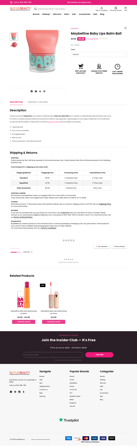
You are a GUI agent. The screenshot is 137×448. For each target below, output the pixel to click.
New (95, 14)
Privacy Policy (46, 439)
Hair (74, 14)
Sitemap (42, 396)
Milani (72, 400)
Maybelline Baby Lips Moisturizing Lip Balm (24, 312)
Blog (102, 14)
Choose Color (23, 322)
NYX (71, 393)
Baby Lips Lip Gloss (53, 122)
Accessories (84, 14)
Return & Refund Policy (23, 217)
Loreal (72, 380)
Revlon (72, 376)
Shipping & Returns (38, 102)
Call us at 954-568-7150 (17, 385)
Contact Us (43, 390)
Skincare (57, 14)
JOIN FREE (99, 355)
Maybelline (73, 383)
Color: (74, 50)
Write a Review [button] (120, 246)
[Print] (40, 91)
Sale (41, 380)
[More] (50, 14)
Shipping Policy (105, 204)
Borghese (73, 403)
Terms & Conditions (48, 228)
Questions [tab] (26, 252)
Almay (72, 386)
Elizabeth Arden (75, 396)
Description (16, 102)
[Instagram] (19, 392)
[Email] (36, 91)
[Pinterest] (44, 91)
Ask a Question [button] (102, 246)
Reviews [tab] (14, 252)
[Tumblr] (23, 392)
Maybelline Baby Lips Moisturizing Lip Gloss (54, 312)
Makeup (46, 14)
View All (72, 406)
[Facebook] (31, 91)
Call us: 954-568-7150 (22, 2)
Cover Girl (73, 390)
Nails (66, 14)
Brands (36, 14)
